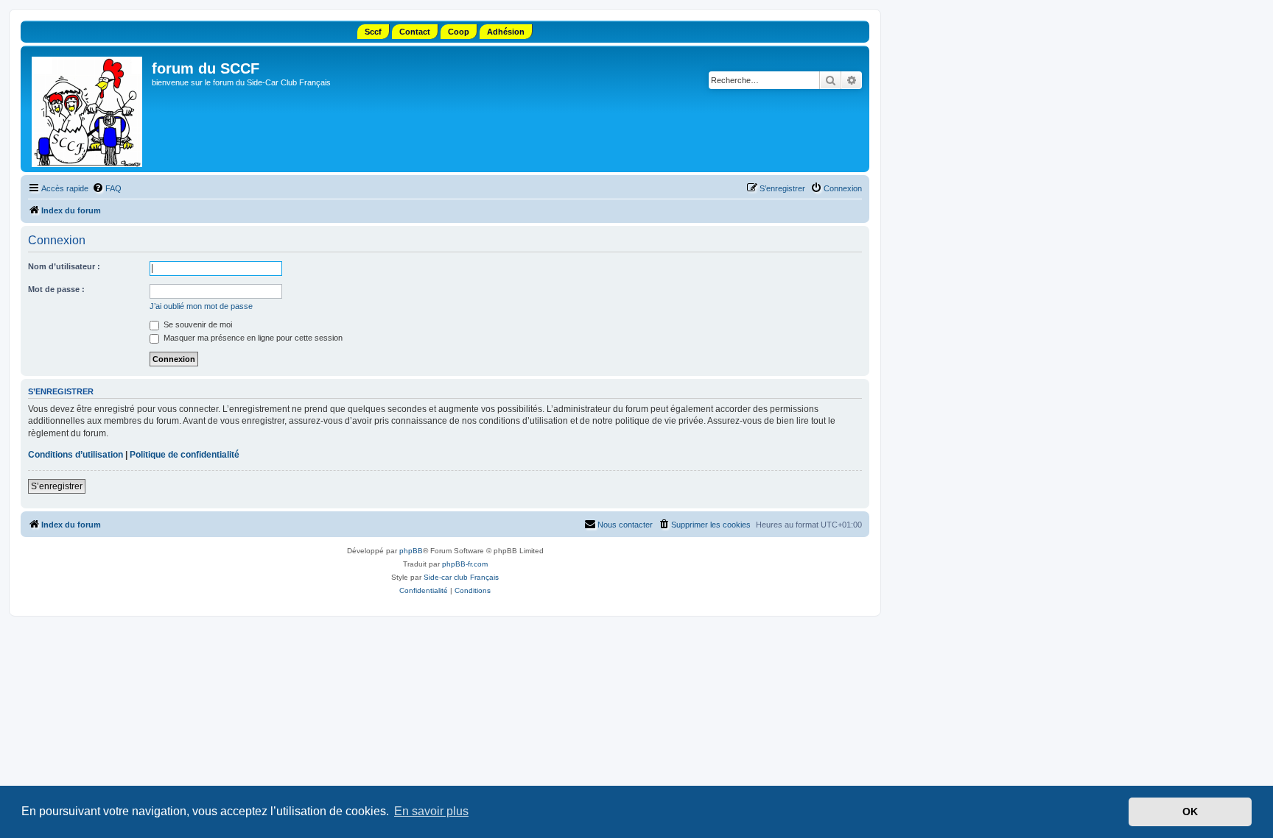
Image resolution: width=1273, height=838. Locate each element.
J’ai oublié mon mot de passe (201, 306)
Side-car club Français (461, 577)
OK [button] (1190, 811)
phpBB (411, 551)
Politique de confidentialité (184, 455)
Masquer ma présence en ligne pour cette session (252, 337)
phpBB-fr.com (465, 564)
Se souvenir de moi (196, 324)
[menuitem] (107, 188)
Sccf (373, 31)
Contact (414, 31)
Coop (458, 31)
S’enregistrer (57, 486)
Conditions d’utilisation (75, 455)
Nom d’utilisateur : (64, 266)
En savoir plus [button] (431, 811)
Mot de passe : (56, 289)
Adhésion (506, 31)
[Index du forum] (88, 108)
